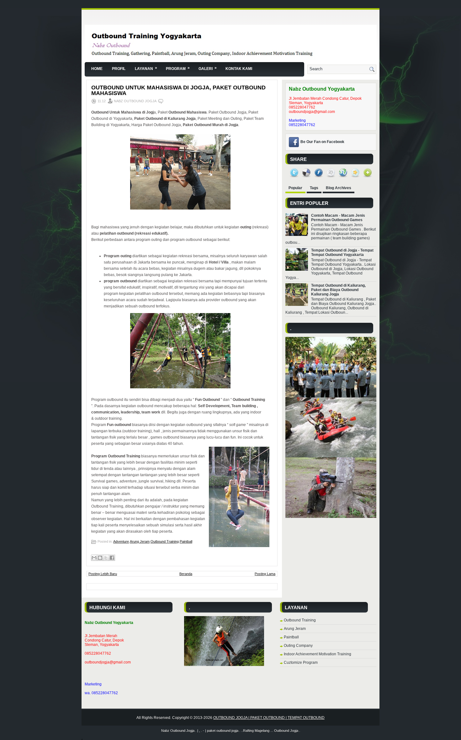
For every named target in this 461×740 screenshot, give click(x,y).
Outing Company (298, 645)
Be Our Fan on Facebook (322, 142)
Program (178, 68)
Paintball (186, 541)
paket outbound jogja (222, 730)
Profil (118, 69)
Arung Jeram (140, 541)
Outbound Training (165, 541)
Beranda (185, 574)
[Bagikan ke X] (106, 558)
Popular (295, 188)
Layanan (146, 68)
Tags (314, 188)
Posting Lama (265, 574)
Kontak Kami (238, 69)
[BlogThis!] (100, 558)
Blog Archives (338, 188)
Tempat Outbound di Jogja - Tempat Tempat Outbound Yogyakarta (342, 252)
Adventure (121, 541)
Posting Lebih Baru (102, 574)
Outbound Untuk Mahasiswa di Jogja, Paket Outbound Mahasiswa (178, 90)
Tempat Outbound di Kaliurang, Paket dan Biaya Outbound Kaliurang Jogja (338, 289)
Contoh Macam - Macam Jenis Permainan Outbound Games (338, 217)
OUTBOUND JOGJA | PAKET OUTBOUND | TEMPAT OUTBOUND (269, 718)
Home (97, 69)
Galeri (208, 68)
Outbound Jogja (286, 730)
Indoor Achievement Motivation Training (317, 654)
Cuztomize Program (301, 662)
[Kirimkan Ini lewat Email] (94, 558)
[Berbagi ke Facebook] (112, 558)
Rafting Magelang (256, 730)
